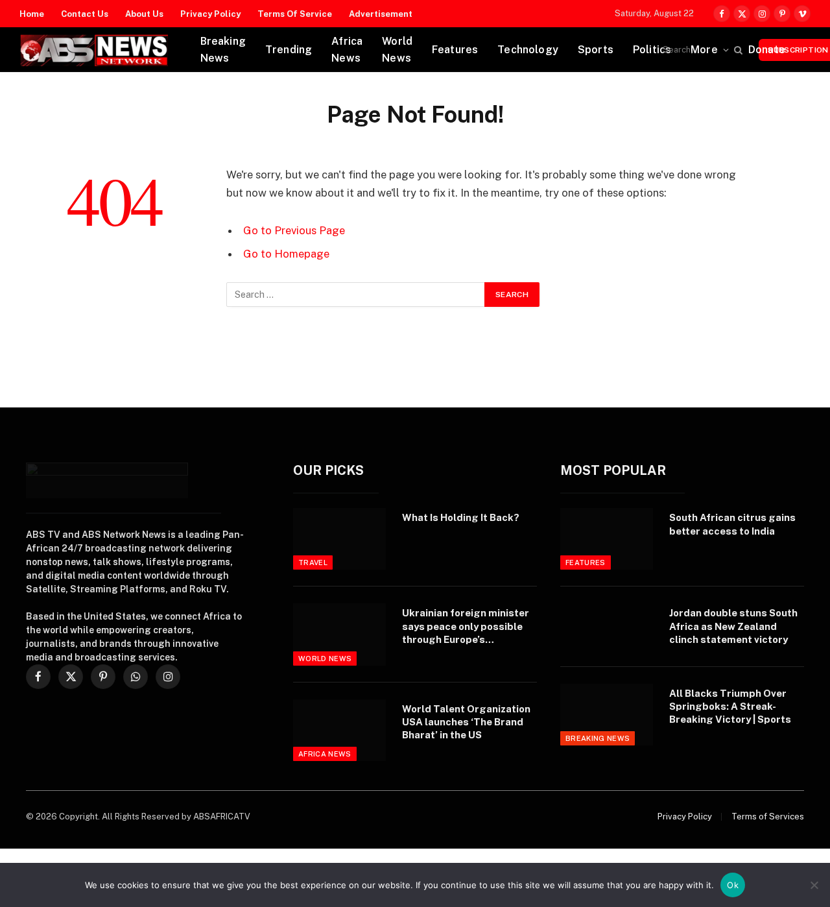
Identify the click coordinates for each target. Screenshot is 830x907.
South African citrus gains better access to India (732, 524)
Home (31, 14)
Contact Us (84, 14)
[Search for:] (356, 294)
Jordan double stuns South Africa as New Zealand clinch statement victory (733, 626)
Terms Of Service (294, 14)
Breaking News (223, 49)
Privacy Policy (210, 14)
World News (397, 49)
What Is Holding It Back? (460, 517)
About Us (144, 14)
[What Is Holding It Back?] (339, 539)
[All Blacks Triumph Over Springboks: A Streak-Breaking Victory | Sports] (606, 714)
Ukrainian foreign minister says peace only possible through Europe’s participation (465, 626)
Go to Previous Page (294, 230)
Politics (652, 49)
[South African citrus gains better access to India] (606, 539)
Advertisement (380, 14)
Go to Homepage (286, 253)
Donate (766, 49)
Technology (527, 49)
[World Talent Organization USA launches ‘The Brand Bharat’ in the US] (339, 730)
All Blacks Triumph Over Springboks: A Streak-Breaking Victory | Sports (730, 706)
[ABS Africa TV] (93, 50)
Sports (595, 49)
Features (455, 49)
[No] (813, 884)
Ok (733, 885)
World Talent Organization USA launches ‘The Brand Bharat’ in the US (466, 722)
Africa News (346, 49)
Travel (312, 562)
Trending (288, 49)
